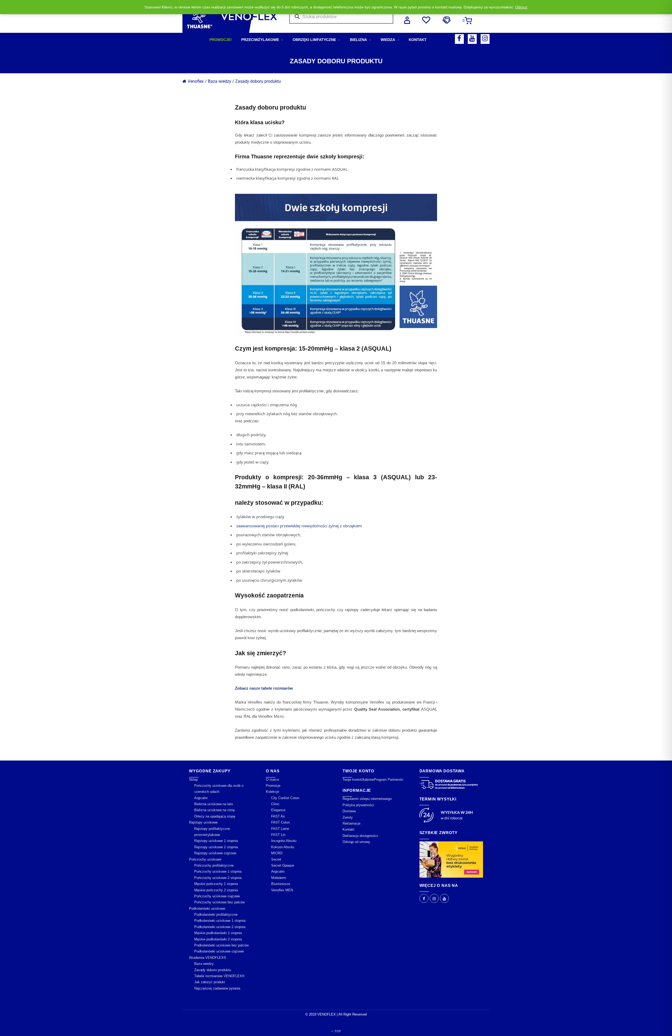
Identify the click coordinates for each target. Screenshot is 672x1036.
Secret (276, 859)
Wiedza (388, 40)
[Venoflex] (229, 16)
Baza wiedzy (204, 964)
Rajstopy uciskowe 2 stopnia (216, 847)
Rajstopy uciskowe (203, 822)
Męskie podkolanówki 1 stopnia (218, 933)
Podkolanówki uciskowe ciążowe (219, 951)
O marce (272, 780)
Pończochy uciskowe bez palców (219, 902)
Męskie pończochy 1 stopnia (216, 884)
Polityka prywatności (358, 805)
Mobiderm (278, 878)
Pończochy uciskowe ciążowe (217, 896)
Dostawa (349, 811)
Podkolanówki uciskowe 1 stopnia (219, 921)
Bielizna (358, 40)
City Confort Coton (285, 798)
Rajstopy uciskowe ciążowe (215, 853)
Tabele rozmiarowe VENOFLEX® (219, 976)
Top (337, 1031)
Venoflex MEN (282, 890)
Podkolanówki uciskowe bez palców (221, 945)
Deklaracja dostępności (360, 836)
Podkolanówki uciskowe (207, 908)
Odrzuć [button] (521, 7)
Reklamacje (351, 823)
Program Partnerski (388, 780)
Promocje (273, 786)
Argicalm (201, 798)
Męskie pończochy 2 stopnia (216, 890)
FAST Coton (280, 822)
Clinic (275, 804)
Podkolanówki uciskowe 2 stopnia (219, 927)
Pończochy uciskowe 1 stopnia (218, 871)
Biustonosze (280, 884)
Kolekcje (272, 792)
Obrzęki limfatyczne (314, 40)
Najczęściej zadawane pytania (217, 988)
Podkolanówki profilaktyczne (216, 915)
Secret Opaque (282, 865)
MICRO (276, 853)
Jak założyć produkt (209, 982)
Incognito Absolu (283, 841)
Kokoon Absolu (282, 847)
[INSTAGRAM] (485, 39)
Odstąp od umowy (356, 842)
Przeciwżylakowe (260, 40)
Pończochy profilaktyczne (214, 865)
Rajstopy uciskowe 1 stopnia (216, 841)
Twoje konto (352, 780)
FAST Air (278, 816)
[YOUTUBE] (472, 39)
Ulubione (367, 780)
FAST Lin (278, 835)
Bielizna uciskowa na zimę (214, 810)
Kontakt (418, 40)
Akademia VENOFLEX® (207, 958)
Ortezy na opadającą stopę (214, 816)
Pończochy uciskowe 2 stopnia (218, 878)
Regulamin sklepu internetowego (367, 799)
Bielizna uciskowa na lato (213, 804)
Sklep (193, 780)
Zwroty (348, 817)
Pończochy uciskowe (205, 859)
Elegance (278, 810)
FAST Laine (280, 829)
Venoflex (196, 81)
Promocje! (220, 40)
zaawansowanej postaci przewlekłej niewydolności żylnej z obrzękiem (299, 525)
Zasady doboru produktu (258, 81)
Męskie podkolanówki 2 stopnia (218, 939)
